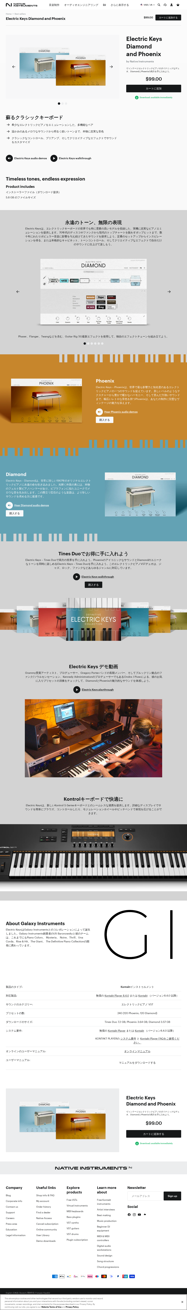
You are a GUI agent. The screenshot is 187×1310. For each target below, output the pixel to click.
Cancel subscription (47, 1224)
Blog (8, 1195)
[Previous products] (14, 67)
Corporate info (14, 1201)
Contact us (12, 1207)
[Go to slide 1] (59, 103)
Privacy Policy (72, 1307)
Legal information (16, 1235)
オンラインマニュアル (137, 1051)
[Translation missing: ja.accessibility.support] (165, 5)
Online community (46, 1229)
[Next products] (111, 67)
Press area (11, 1224)
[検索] (159, 5)
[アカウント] (171, 5)
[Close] (182, 1302)
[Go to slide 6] (102, 343)
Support (10, 1212)
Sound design (104, 1255)
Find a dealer (43, 1212)
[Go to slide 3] (66, 103)
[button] (26, 158)
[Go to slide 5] (99, 343)
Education (11, 1229)
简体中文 (30, 1293)
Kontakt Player (116, 1030)
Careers (10, 1218)
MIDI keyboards (75, 1211)
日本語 (15, 1293)
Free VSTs (72, 1200)
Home (9, 14)
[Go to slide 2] (62, 103)
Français (39, 1293)
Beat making (104, 1215)
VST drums (73, 1234)
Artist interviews (106, 1209)
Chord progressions (108, 1267)
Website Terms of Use (51, 1307)
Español (47, 1293)
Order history (43, 1207)
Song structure (105, 1261)
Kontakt (143, 995)
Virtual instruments (77, 1205)
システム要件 (128, 1038)
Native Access (44, 1218)
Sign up (172, 1196)
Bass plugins (73, 1217)
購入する (104, 419)
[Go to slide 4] (95, 343)
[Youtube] (139, 1214)
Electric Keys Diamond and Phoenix (35, 18)
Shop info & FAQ (45, 1195)
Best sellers (20, 14)
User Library (42, 1235)
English (9, 1293)
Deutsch (22, 1293)
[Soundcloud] (144, 1214)
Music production (107, 1221)
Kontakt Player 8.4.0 (117, 995)
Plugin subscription (77, 1240)
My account (42, 1201)
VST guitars (73, 1228)
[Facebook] (129, 1214)
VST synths (73, 1222)
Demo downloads (46, 1241)
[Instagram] (134, 1214)
